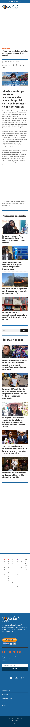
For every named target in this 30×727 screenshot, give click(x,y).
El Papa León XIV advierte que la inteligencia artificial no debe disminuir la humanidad (14, 474)
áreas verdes (7, 201)
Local (4, 48)
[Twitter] (12, 1)
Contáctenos (5, 702)
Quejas (4, 705)
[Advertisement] (15, 27)
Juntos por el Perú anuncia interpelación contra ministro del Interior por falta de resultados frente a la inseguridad (14, 449)
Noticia (8, 48)
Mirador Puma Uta (14, 203)
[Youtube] (14, 1)
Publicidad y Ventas (7, 698)
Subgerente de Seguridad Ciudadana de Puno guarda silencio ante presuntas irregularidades (12, 265)
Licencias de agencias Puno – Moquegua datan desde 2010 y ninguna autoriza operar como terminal (13, 239)
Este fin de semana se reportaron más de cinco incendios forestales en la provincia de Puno (14, 290)
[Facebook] (9, 1)
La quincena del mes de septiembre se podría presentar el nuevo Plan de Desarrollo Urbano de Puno (14, 316)
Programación (6, 690)
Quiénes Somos (6, 687)
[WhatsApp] (17, 1)
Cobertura (5, 694)
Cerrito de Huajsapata (15, 201)
